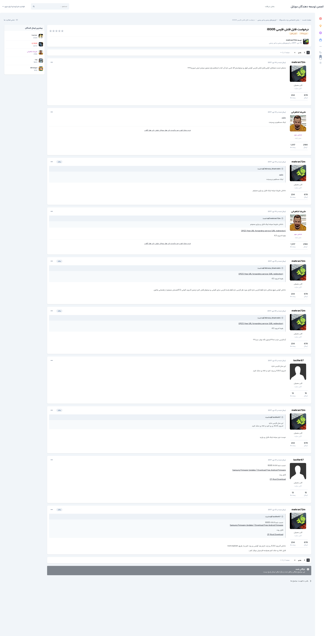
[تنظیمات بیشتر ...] (51, 62)
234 (293, 95)
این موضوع (43, 6)
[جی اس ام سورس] (320, 26)
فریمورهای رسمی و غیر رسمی (279, 43)
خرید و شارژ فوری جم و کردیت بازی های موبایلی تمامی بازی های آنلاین (167, 130)
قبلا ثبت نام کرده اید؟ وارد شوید (14, 6)
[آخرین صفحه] (295, 52)
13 (293, 393)
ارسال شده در (277, 62)
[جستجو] (34, 6)
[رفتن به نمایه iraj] (41, 60)
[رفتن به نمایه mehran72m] (306, 41)
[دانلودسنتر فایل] (320, 40)
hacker (34, 35)
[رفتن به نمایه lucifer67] (298, 372)
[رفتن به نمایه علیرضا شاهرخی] (298, 123)
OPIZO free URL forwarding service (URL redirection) (263, 231)
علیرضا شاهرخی (298, 112)
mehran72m (291, 40)
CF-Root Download (278, 479)
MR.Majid (33, 68)
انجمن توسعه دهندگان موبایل (307, 6)
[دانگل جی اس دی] (320, 33)
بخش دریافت (269, 6)
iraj (36, 60)
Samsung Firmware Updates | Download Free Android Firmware (259, 470)
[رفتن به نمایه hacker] (41, 36)
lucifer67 (298, 360)
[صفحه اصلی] (320, 19)
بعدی (299, 52)
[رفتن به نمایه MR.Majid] (41, 69)
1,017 (293, 145)
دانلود (284, 117)
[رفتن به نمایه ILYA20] (41, 44)
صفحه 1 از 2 (285, 52)
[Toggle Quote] (282, 169)
